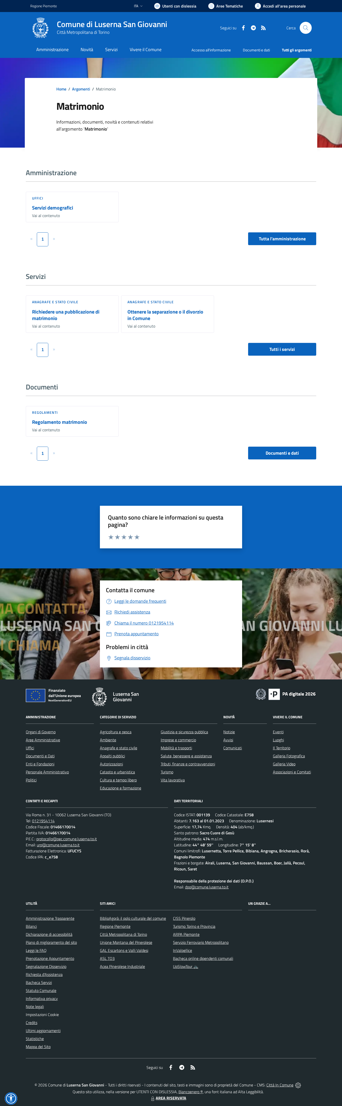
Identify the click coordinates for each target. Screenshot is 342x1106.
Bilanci (31, 926)
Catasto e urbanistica (117, 772)
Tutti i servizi (282, 349)
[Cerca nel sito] (306, 28)
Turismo (167, 772)
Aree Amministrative (43, 740)
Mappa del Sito (38, 1047)
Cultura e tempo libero (118, 780)
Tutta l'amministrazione (282, 238)
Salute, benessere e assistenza (186, 756)
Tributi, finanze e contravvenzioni (188, 764)
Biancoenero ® (191, 1092)
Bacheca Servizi (39, 982)
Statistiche (35, 1039)
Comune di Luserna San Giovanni (112, 24)
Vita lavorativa (173, 780)
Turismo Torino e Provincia (194, 926)
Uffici (38, 198)
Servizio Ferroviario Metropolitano (201, 942)
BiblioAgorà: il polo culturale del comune (133, 918)
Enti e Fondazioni (40, 764)
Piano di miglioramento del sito (51, 942)
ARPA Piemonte (186, 934)
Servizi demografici (52, 208)
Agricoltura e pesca (115, 732)
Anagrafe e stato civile (55, 302)
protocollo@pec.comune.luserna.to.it (66, 839)
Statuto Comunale (41, 990)
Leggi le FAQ (36, 950)
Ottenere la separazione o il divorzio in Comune (165, 315)
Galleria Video (284, 764)
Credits (31, 1023)
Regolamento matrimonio (59, 422)
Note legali (35, 1006)
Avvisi (228, 740)
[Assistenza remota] (298, 1085)
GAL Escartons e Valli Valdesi (124, 950)
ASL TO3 (107, 958)
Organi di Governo (41, 732)
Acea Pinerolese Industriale (122, 966)
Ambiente (108, 740)
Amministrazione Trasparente (50, 918)
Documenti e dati (282, 453)
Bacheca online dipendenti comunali (203, 958)
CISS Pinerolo (184, 918)
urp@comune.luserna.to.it (58, 845)
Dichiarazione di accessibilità (49, 934)
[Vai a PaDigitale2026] (285, 693)
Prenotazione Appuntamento (50, 958)
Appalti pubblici (112, 756)
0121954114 (43, 821)
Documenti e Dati (40, 756)
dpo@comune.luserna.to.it (207, 887)
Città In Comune (279, 1085)
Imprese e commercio (178, 740)
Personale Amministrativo (47, 772)
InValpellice (182, 950)
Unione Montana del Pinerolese (126, 942)
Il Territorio (281, 748)
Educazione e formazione (120, 788)
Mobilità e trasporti (176, 748)
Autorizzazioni (111, 764)
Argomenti (81, 89)
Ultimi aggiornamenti (43, 1031)
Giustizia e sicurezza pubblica (184, 732)
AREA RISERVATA (171, 1098)
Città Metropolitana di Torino (83, 32)
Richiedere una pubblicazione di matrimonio (65, 315)
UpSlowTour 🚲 (185, 966)
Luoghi (278, 740)
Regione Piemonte (43, 6)
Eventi (278, 732)
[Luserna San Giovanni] (40, 28)
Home (61, 89)
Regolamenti (45, 412)
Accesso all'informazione (211, 50)
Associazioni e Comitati (292, 772)
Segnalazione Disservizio (46, 966)
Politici (31, 780)
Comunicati (232, 748)
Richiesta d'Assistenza (44, 974)
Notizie (229, 732)
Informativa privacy (42, 998)
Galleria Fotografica (289, 756)
